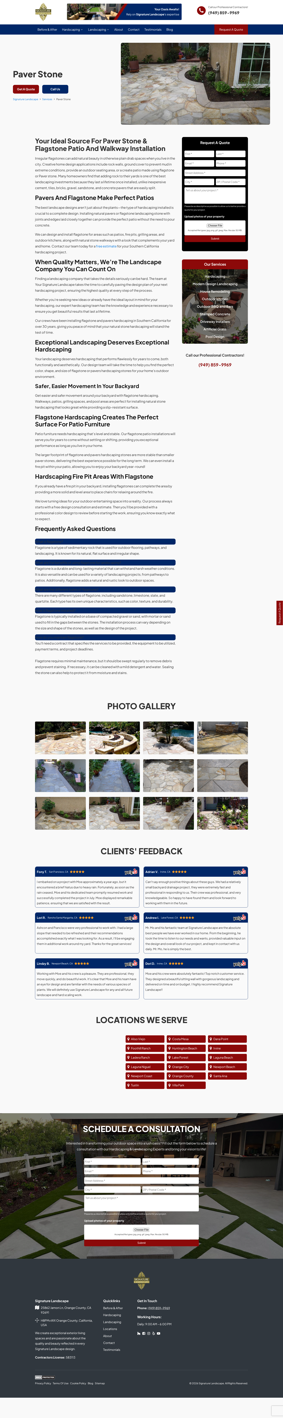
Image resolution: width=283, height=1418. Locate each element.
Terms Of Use (60, 1383)
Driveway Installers (215, 321)
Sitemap (100, 1383)
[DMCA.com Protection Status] (45, 1378)
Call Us (55, 89)
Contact (134, 29)
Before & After (47, 29)
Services (47, 99)
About (118, 29)
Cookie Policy (78, 1383)
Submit (215, 238)
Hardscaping (71, 29)
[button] (49, 541)
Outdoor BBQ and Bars (215, 306)
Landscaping (97, 29)
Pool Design (215, 336)
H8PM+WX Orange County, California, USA (67, 1323)
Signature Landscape (25, 99)
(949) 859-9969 (223, 12)
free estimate (106, 246)
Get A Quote (26, 89)
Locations (110, 1329)
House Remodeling (215, 291)
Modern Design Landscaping (215, 284)
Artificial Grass (215, 329)
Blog (169, 29)
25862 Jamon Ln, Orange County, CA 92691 (66, 1310)
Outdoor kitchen (215, 299)
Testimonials (152, 29)
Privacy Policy (43, 1383)
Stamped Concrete (215, 314)
